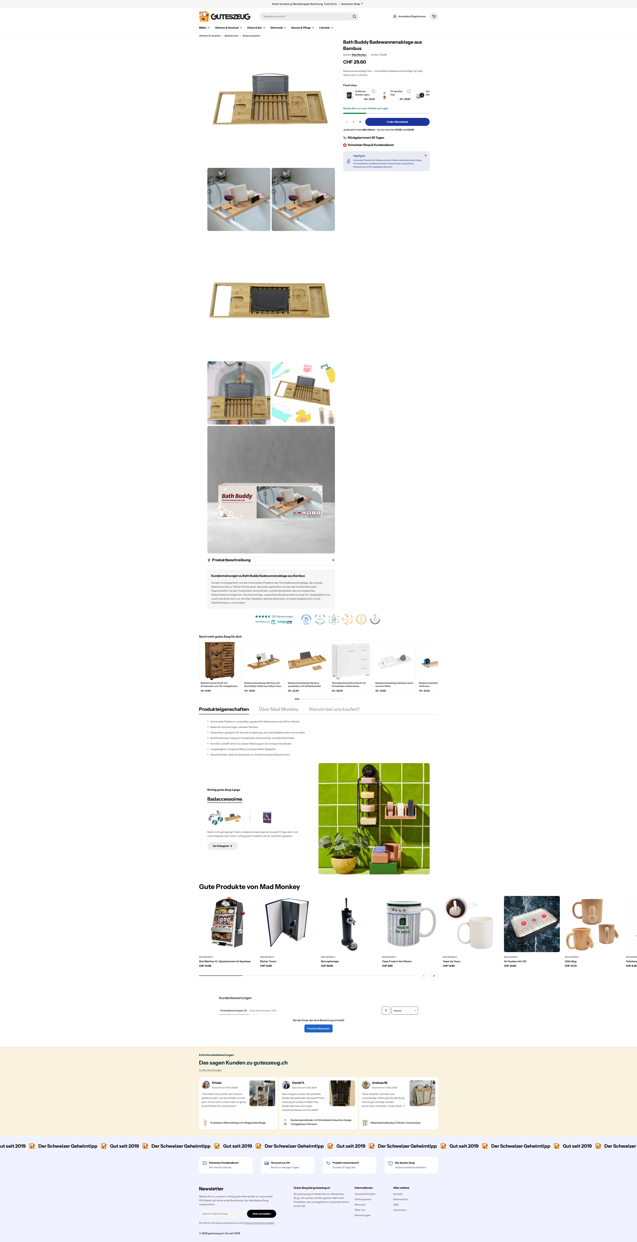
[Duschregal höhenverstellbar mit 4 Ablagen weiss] (250, 817)
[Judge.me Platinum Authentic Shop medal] (320, 619)
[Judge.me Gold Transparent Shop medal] (347, 619)
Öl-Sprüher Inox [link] (396, 93)
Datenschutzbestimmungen (259, 1222)
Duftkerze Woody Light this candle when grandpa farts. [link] (363, 93)
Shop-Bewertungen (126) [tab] (263, 1010)
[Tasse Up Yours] (471, 924)
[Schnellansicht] (250, 903)
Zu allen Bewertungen (210, 1070)
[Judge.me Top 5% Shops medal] (375, 619)
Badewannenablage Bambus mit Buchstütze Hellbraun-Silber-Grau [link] (262, 684)
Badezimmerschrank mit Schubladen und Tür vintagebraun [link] (219, 684)
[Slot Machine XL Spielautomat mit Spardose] (227, 924)
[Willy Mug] (593, 924)
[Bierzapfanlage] (349, 924)
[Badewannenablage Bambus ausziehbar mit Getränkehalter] (233, 817)
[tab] (224, 710)
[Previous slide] (424, 976)
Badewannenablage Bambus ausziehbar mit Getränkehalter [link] (304, 684)
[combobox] (309, 16)
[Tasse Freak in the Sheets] (410, 924)
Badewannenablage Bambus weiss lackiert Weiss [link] (394, 684)
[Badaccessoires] (374, 818)
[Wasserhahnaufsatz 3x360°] (215, 817)
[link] (349, 95)
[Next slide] (434, 976)
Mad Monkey (359, 54)
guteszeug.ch (216, 1233)
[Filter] (386, 1011)
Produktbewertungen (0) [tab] (233, 1010)
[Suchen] (354, 16)
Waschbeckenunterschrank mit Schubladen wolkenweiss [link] (349, 684)
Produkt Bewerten (318, 1028)
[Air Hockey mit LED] (532, 924)
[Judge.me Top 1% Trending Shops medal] (361, 619)
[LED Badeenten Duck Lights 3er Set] (267, 817)
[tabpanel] (318, 738)
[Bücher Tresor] (288, 924)
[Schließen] (426, 155)
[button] (422, 95)
